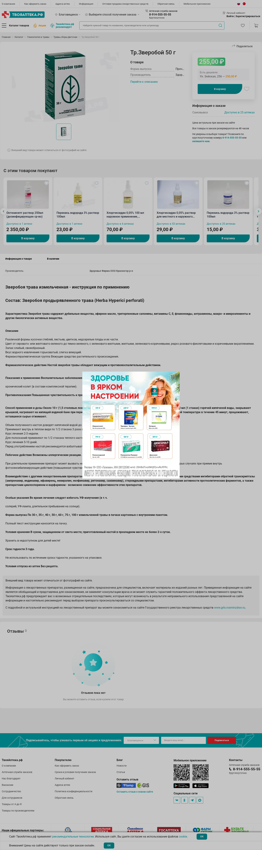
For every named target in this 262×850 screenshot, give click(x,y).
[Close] (176, 375)
